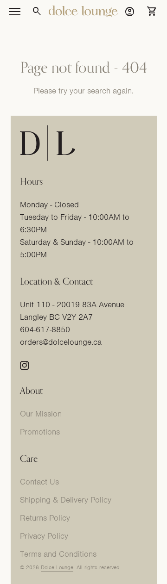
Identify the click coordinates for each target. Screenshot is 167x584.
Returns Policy (45, 518)
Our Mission (41, 414)
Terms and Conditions (58, 554)
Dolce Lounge (57, 567)
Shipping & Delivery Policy (65, 500)
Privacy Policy (44, 536)
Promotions (40, 432)
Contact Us (39, 482)
